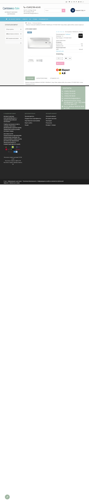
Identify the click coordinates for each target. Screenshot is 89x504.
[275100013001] (30, 60)
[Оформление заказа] (76, 2)
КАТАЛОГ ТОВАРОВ (15, 19)
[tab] (14, 29)
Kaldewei (67, 34)
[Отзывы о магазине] (83, 2)
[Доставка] (78, 2)
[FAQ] (80, 2)
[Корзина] (74, 2)
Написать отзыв (78, 31)
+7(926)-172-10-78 (69, 93)
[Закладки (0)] (69, 2)
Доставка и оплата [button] (13, 34)
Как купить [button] (10, 29)
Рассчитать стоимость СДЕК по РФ (13, 160)
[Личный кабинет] (67, 2)
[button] (14, 42)
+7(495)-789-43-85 (69, 91)
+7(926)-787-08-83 (69, 96)
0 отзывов (68, 31)
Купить (60, 63)
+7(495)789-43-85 (33, 7)
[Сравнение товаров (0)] (71, 2)
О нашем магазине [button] (13, 38)
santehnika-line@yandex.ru (72, 98)
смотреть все (60, 51)
